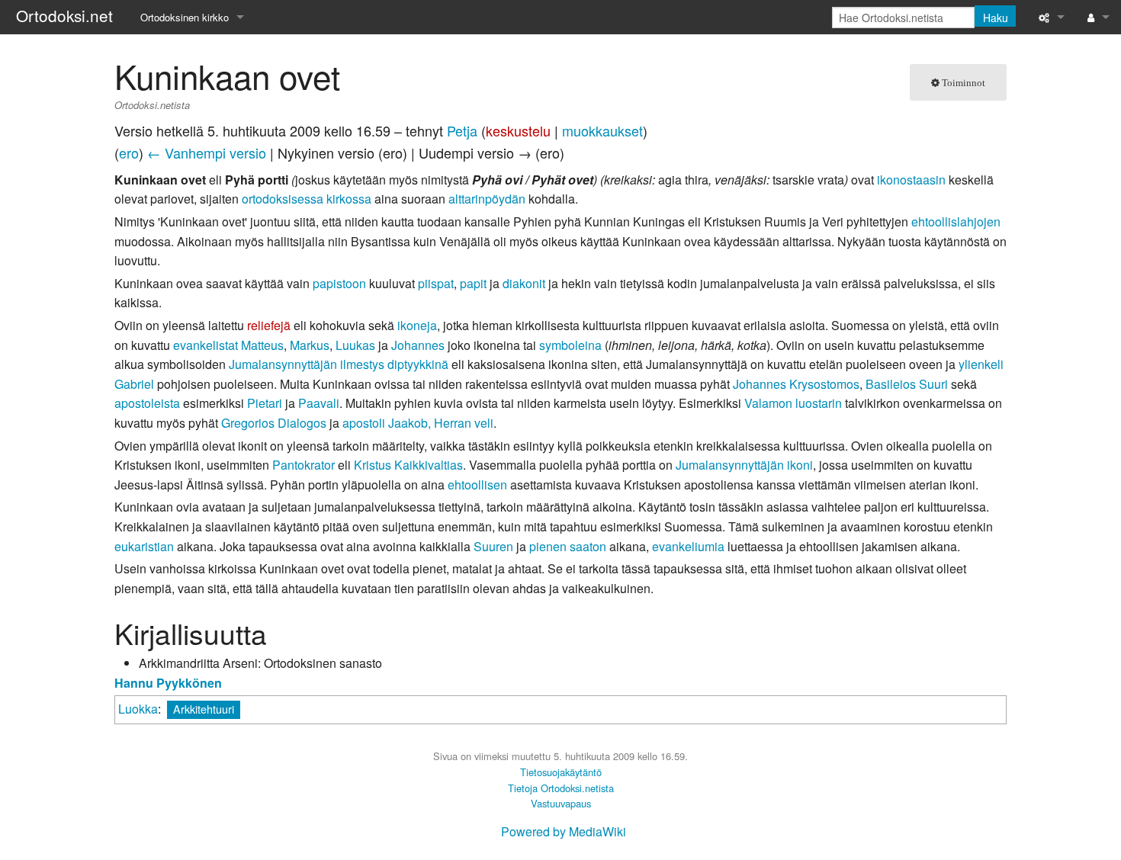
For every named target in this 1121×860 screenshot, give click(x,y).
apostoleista (147, 403)
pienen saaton (567, 546)
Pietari (264, 403)
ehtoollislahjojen (956, 221)
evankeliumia (688, 546)
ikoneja (417, 325)
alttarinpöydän (486, 198)
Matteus (262, 345)
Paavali (318, 403)
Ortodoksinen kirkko (184, 17)
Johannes (418, 345)
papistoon (339, 283)
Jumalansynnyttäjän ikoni (744, 464)
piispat (436, 283)
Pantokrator (303, 464)
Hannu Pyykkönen (168, 683)
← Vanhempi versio (206, 152)
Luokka (138, 708)
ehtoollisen (477, 484)
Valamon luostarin (793, 403)
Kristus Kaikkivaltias (408, 464)
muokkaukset (602, 130)
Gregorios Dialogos (273, 423)
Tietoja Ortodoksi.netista (561, 788)
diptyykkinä (417, 364)
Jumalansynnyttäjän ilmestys (306, 364)
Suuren (493, 546)
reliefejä (269, 325)
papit (473, 283)
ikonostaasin (911, 179)
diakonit (524, 283)
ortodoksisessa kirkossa (306, 198)
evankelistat (205, 345)
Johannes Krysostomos (796, 384)
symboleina (570, 345)
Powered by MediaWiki (563, 831)
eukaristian (144, 546)
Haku (995, 17)
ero (129, 152)
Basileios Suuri (907, 384)
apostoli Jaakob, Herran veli (417, 423)
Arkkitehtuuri (203, 709)
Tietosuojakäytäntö (561, 772)
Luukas (355, 345)
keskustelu (518, 130)
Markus (309, 345)
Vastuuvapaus (561, 803)
